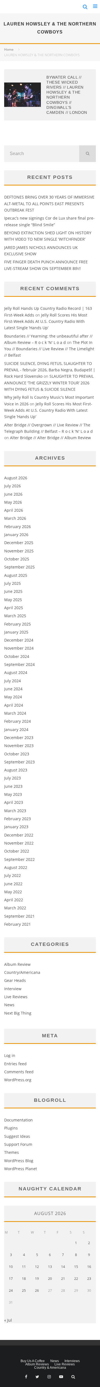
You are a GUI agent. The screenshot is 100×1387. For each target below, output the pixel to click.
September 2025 (19, 567)
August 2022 (15, 867)
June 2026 (13, 494)
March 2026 (15, 518)
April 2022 (13, 899)
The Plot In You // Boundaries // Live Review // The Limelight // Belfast (49, 349)
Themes (11, 1152)
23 (89, 1278)
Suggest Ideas (17, 1136)
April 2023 (13, 802)
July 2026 (12, 485)
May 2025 (13, 599)
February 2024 (17, 721)
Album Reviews (37, 1364)
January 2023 (16, 826)
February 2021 (17, 924)
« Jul (8, 1320)
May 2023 (13, 794)
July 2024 (12, 680)
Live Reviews (16, 996)
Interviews (72, 1361)
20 (50, 1278)
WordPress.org (17, 1079)
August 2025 (15, 575)
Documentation (18, 1120)
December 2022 (18, 835)
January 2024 (16, 729)
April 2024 (13, 705)
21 (63, 1278)
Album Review (17, 964)
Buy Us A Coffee (33, 1361)
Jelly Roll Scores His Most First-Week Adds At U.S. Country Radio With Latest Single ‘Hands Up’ (45, 321)
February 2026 (17, 526)
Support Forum (18, 1144)
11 (24, 1266)
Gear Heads (15, 980)
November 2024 (19, 648)
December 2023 (18, 737)
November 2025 (19, 551)
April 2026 (13, 510)
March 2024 (15, 713)
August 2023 (15, 770)
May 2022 (13, 891)
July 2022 (12, 875)
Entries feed (15, 1063)
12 (37, 1266)
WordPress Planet (20, 1168)
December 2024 (18, 640)
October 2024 (16, 656)
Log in (9, 1055)
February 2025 (17, 624)
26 (37, 1290)
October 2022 (16, 851)
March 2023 (15, 810)
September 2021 (19, 916)
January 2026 (16, 534)
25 (24, 1290)
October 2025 (16, 559)
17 (11, 1278)
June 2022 (13, 883)
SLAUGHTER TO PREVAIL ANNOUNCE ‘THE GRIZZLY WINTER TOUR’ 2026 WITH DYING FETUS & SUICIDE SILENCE (49, 383)
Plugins (11, 1128)
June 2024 (13, 688)
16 (89, 1266)
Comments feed (19, 1071)
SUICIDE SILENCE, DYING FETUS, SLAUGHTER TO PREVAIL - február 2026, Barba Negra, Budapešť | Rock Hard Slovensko (49, 370)
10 (11, 1266)
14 (63, 1266)
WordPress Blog (18, 1160)
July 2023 (12, 778)
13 (50, 1266)
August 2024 (15, 672)
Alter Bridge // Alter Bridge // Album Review (50, 437)
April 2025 (13, 607)
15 (76, 1266)
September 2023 (19, 762)
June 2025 (13, 591)
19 (37, 1278)
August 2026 (15, 477)
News (9, 1004)
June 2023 (13, 786)
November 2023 (19, 745)
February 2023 (17, 818)
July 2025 (12, 583)
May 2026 (13, 502)
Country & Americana (50, 1367)
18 (24, 1278)
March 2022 (15, 907)
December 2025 (18, 542)
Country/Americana (22, 972)
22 (76, 1278)
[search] (87, 153)
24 (11, 1290)
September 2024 (19, 664)
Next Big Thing (17, 1013)
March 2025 (15, 615)
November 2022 (19, 843)
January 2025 (16, 632)
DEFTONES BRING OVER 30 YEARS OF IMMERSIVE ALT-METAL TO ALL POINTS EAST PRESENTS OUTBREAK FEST (49, 203)
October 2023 (16, 753)
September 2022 (19, 859)
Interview (12, 988)
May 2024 (13, 696)
